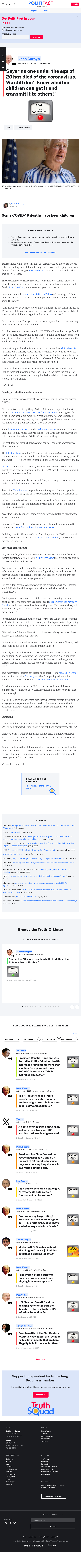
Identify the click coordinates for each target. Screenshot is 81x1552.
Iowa (7, 1464)
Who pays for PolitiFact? (49, 1466)
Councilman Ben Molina (26, 896)
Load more (40, 1359)
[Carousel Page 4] (30, 1006)
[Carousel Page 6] (35, 1006)
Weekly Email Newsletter (14, 28)
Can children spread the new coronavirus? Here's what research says (49, 901)
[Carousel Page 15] (58, 1006)
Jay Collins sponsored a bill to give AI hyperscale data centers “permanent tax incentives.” (39, 1192)
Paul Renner (21, 1181)
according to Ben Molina (46, 537)
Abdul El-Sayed (23, 1240)
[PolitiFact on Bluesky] (15, 1523)
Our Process (45, 1459)
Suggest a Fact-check (54, 1496)
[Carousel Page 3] (27, 1006)
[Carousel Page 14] (55, 1006)
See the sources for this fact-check (41, 252)
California (9, 1459)
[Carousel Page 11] (48, 1006)
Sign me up (40, 1394)
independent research (19, 429)
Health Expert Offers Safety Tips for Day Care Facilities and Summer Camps (43, 863)
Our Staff (44, 1461)
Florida (8, 1461)
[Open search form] (15, 4)
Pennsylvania (10, 1477)
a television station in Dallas (37, 294)
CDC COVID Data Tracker (13, 854)
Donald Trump (22, 1088)
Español (47, 11)
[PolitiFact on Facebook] (10, 1523)
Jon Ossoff (21, 1050)
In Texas (6, 466)
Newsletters (45, 1474)
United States (19, 490)
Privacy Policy (44, 1537)
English (34, 11)
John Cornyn (29, 59)
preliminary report (46, 429)
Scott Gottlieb (16, 832)
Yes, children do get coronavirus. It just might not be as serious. (38, 858)
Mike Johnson (46, 1439)
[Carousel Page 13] (53, 1006)
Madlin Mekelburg (17, 204)
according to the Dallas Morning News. (35, 527)
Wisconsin (9, 1484)
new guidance (36, 270)
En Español (45, 1464)
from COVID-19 (17, 287)
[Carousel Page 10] (45, 1006)
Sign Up (36, 37)
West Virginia (10, 1482)
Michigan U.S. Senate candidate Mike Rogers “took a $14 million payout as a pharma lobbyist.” (37, 1250)
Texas (8, 1479)
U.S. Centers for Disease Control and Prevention (34, 412)
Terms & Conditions (29, 1537)
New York (9, 1472)
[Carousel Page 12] (50, 1006)
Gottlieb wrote (68, 348)
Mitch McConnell (47, 1436)
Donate (75, 4)
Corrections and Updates (49, 1472)
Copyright (54, 1537)
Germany (29, 676)
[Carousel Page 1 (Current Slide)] (22, 1006)
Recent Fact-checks (48, 1488)
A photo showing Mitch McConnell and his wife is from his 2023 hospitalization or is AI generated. (39, 1130)
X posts (19, 1119)
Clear (75, 1033)
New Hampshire (11, 1469)
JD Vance (44, 1434)
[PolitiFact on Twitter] (6, 1523)
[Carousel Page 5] (32, 1006)
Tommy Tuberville (24, 1326)
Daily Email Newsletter (13, 30)
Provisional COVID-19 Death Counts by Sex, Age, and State (32, 850)
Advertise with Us (47, 1469)
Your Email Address (9, 34)
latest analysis (13, 453)
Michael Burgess (24, 951)
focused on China (67, 673)
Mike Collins (22, 1295)
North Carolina (11, 1474)
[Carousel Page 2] (25, 1006)
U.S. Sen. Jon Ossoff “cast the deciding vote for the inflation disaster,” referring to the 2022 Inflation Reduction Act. (37, 1307)
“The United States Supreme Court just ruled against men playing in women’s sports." (36, 1278)
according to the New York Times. (53, 679)
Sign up (53, 1526)
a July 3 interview (45, 558)
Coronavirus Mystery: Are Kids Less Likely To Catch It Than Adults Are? (37, 876)
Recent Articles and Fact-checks (52, 1485)
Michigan (9, 1466)
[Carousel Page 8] (40, 1006)
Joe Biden (44, 1441)
